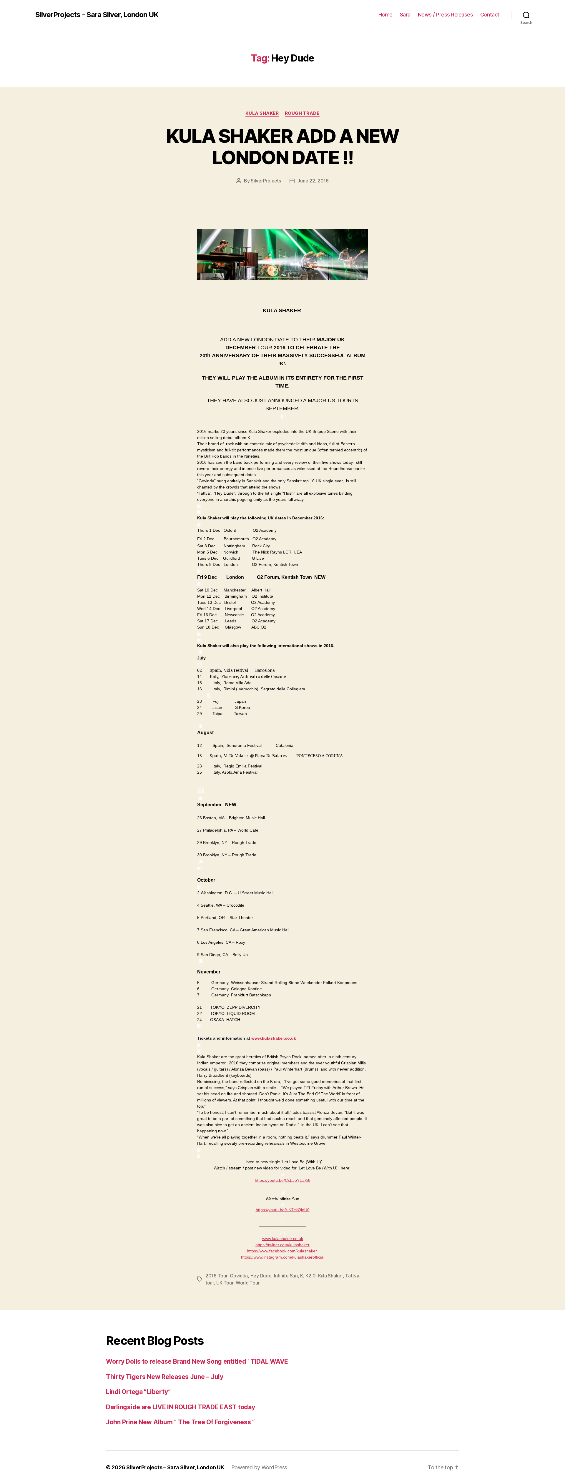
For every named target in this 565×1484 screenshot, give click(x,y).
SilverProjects (266, 181)
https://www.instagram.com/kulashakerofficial (282, 1257)
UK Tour (224, 1283)
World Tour (248, 1283)
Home (385, 14)
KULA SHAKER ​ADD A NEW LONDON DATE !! (282, 146)
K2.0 (310, 1276)
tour (209, 1283)
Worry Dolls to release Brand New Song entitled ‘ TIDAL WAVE (197, 1361)
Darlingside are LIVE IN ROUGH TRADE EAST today (180, 1407)
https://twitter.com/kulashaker (282, 1244)
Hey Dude (261, 1276)
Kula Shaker (262, 113)
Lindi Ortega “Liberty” (138, 1391)
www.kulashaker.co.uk (273, 1038)
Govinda (239, 1276)
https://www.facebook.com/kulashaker (282, 1251)
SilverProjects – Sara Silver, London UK (175, 1467)
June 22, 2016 (313, 181)
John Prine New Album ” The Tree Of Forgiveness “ (180, 1422)
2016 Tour (216, 1276)
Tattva (352, 1276)
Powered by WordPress (259, 1467)
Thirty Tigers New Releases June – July (164, 1376)
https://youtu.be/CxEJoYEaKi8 (282, 1180)
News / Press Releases (445, 14)
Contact (489, 14)
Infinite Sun (286, 1276)
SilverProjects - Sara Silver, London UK (96, 14)
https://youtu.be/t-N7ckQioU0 (283, 1209)
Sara (405, 14)
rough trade (302, 113)
